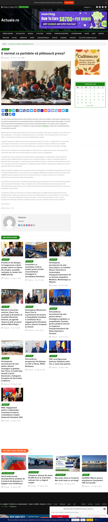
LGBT (93, 33)
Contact (73, 38)
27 (82, 103)
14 (86, 97)
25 (103, 100)
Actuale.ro (10, 20)
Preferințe (97, 517)
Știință (54, 38)
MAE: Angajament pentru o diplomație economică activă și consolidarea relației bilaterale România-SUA (12, 412)
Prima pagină (8, 33)
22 (90, 100)
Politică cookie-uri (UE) (87, 38)
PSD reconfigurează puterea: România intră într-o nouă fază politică (59, 361)
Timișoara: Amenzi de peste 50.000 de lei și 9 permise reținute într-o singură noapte (40, 479)
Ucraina (63, 38)
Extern (48, 33)
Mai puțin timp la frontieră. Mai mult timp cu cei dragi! (67, 479)
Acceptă (60, 517)
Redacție (6, 58)
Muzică (101, 33)
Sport (32, 38)
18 (103, 97)
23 (94, 100)
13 (82, 97)
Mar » (92, 105)
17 (98, 97)
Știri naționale (43, 38)
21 (86, 100)
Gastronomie (76, 33)
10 (98, 94)
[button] (104, 509)
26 (78, 103)
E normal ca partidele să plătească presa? (20, 44)
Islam (87, 33)
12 (78, 97)
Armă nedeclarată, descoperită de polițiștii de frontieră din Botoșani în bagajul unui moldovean (13, 480)
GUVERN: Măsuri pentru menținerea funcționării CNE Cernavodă (92, 480)
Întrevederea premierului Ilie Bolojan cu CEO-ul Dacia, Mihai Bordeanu (35, 362)
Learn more (69, 2)
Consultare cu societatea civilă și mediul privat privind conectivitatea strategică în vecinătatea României (35, 270)
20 (82, 100)
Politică (6, 38)
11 (103, 94)
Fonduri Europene (61, 33)
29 (90, 103)
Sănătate (23, 38)
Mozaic (30, 33)
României (46, 126)
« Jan (87, 105)
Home (4, 44)
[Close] (106, 3)
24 (98, 100)
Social (14, 38)
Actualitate (20, 33)
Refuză (78, 517)
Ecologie (39, 33)
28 (86, 103)
